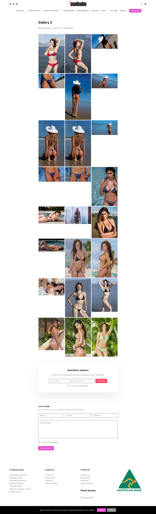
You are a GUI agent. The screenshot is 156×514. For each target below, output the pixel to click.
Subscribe (101, 381)
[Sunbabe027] (78, 143)
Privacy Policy (83, 385)
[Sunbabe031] (105, 186)
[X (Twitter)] (17, 4)
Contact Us (49, 475)
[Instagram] (10, 4)
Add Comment (46, 423)
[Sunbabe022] (105, 41)
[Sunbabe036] (78, 258)
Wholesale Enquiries (18, 480)
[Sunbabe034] (105, 222)
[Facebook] (13, 4)
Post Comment (46, 448)
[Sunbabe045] (105, 337)
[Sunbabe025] (105, 81)
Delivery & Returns (17, 483)
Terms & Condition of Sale (20, 489)
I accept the (79, 385)
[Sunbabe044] (52, 334)
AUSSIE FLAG (135, 10)
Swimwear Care (16, 478)
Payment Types (16, 486)
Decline (111, 510)
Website (97, 415)
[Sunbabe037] (105, 258)
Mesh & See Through (51, 10)
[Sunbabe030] (78, 174)
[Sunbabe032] (52, 215)
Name (42, 415)
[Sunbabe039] (78, 297)
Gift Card (113, 10)
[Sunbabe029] (52, 174)
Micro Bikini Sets (83, 10)
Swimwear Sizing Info (18, 475)
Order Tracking (51, 483)
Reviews (123, 10)
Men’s (104, 10)
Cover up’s (95, 10)
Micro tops (20, 10)
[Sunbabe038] (52, 287)
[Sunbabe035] (52, 245)
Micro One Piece (68, 10)
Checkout (49, 480)
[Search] (141, 4)
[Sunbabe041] (52, 53)
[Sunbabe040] (105, 295)
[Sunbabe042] (78, 53)
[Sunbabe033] (78, 215)
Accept (101, 510)
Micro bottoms (34, 10)
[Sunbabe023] (52, 81)
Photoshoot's (68, 28)
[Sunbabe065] (78, 337)
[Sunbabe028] (105, 127)
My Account (50, 478)
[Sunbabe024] (78, 96)
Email (69, 415)
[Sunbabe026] (52, 143)
